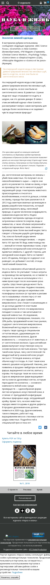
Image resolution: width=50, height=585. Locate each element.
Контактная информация (25, 504)
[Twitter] (40, 427)
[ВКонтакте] (45, 427)
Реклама (27, 489)
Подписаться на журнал (25, 28)
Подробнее (17, 572)
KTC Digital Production (38, 549)
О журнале (24, 2)
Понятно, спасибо (10, 577)
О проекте (13, 489)
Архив (39, 489)
